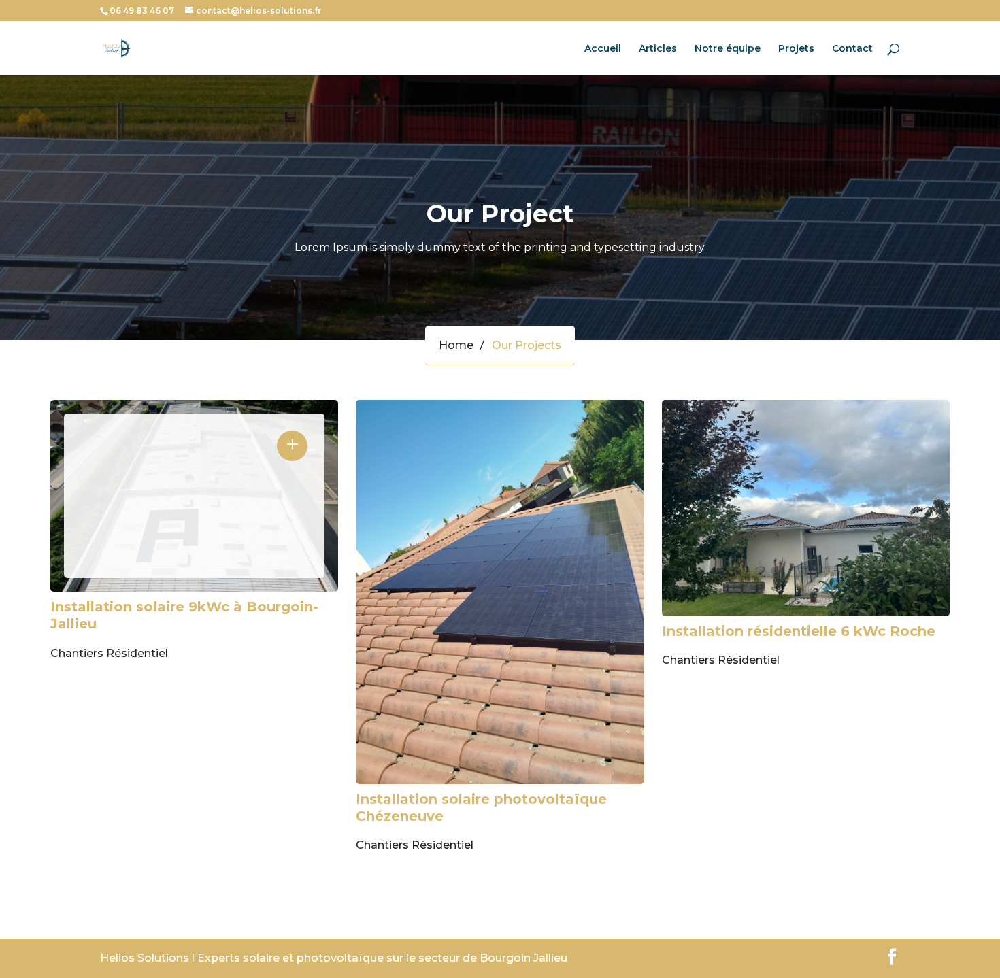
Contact (852, 49)
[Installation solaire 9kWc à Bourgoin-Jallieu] (194, 496)
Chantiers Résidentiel (109, 653)
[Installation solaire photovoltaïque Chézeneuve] (500, 591)
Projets (796, 49)
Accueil (602, 49)
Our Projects (526, 345)
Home (456, 345)
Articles (658, 49)
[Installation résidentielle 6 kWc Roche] (806, 508)
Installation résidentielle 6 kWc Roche (798, 631)
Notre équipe (728, 49)
